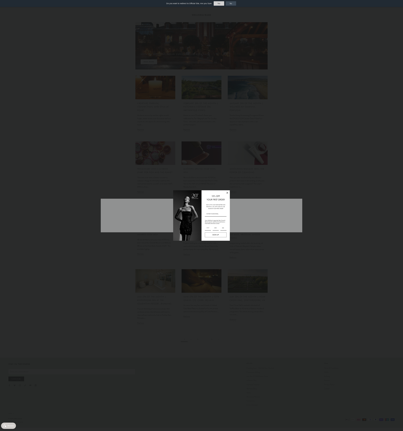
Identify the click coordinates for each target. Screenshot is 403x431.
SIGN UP (215, 235)
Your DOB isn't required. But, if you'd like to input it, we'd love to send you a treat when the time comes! (215, 222)
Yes (219, 3)
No (231, 3)
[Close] (227, 192)
